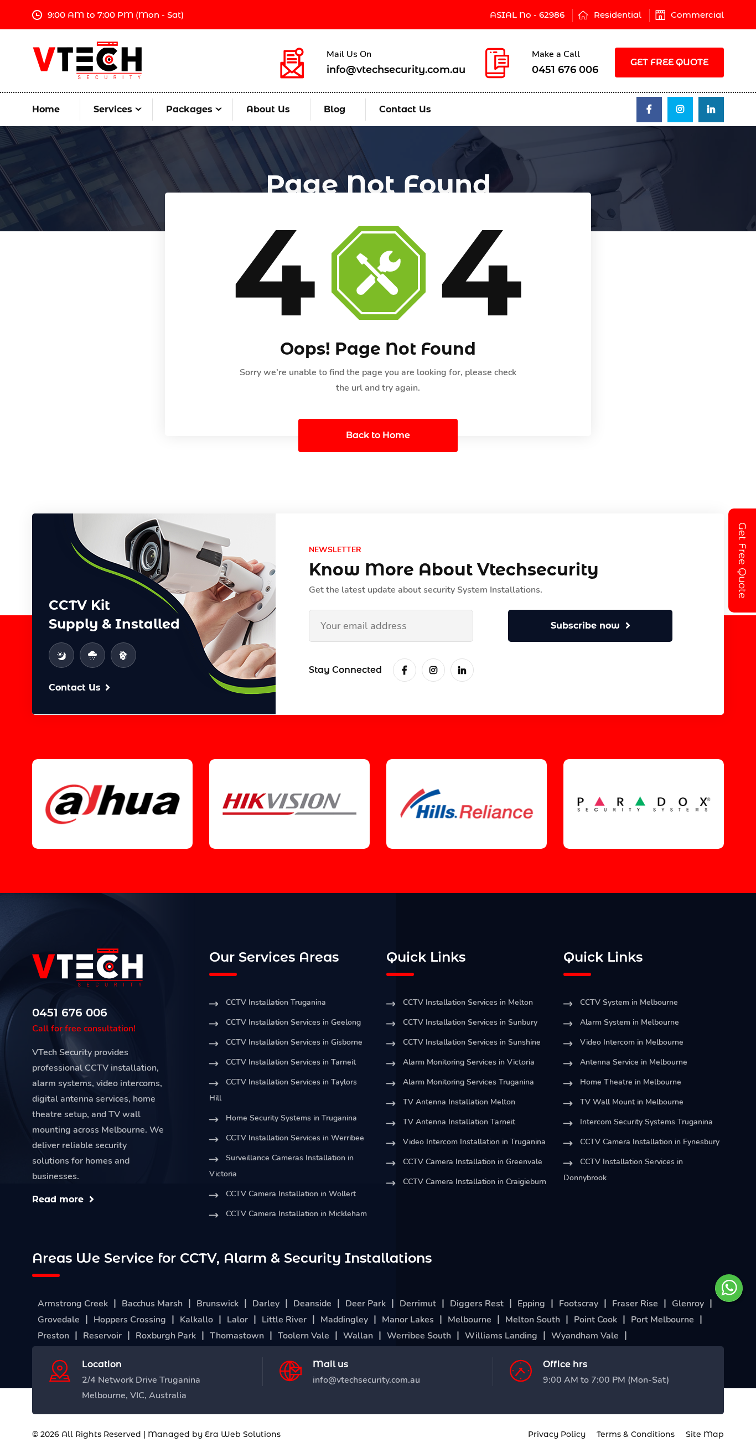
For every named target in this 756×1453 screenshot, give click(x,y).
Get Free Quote (742, 560)
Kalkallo (196, 1320)
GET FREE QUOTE (669, 62)
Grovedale (59, 1320)
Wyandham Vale (585, 1336)
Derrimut (418, 1304)
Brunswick (217, 1304)
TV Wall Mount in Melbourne (631, 1102)
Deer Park (365, 1304)
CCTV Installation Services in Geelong (293, 1022)
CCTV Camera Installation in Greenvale (472, 1161)
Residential (617, 14)
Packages (189, 109)
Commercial (697, 14)
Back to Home (378, 435)
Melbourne (469, 1320)
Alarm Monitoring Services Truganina (468, 1082)
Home (46, 109)
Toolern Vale (303, 1336)
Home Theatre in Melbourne (630, 1082)
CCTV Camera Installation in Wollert (291, 1194)
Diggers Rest (477, 1304)
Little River (284, 1320)
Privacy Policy (557, 1434)
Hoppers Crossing (130, 1320)
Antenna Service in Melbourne (633, 1062)
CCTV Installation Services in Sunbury (470, 1022)
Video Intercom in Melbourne (631, 1042)
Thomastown (237, 1336)
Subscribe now (585, 625)
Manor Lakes (408, 1320)
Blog (334, 109)
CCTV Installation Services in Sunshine (472, 1042)
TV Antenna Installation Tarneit (459, 1122)
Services (113, 109)
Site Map (705, 1434)
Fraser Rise (635, 1304)
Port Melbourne (662, 1320)
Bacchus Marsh (152, 1304)
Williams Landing (501, 1336)
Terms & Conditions (636, 1434)
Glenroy (688, 1304)
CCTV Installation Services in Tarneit (291, 1062)
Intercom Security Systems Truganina (646, 1122)
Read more (58, 1199)
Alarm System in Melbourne (629, 1022)
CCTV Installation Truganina (276, 1002)
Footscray (578, 1304)
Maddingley (344, 1320)
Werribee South (419, 1336)
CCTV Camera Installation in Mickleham (296, 1213)
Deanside (312, 1304)
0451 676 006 (565, 70)
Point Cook (595, 1320)
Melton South (532, 1320)
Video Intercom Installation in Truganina (474, 1142)
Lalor (237, 1320)
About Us (268, 109)
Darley (265, 1304)
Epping (531, 1304)
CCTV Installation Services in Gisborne (294, 1042)
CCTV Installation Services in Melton (468, 1002)
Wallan (358, 1336)
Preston (53, 1336)
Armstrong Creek (73, 1304)
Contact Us (405, 109)
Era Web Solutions (243, 1434)
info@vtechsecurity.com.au (396, 70)
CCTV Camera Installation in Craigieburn (474, 1181)
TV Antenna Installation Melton (459, 1102)
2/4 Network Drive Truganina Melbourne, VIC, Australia (141, 1388)
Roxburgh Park (166, 1336)
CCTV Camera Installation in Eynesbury (649, 1142)
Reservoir (102, 1336)
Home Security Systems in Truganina (291, 1118)
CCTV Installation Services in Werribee (295, 1138)
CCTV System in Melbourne (629, 1002)
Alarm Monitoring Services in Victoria (469, 1062)
